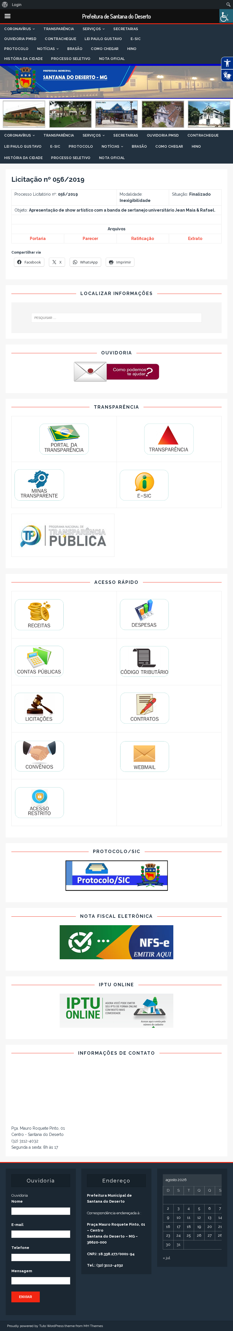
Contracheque (60, 39)
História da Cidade (23, 59)
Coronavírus (17, 29)
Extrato (195, 238)
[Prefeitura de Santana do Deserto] (116, 127)
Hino (132, 49)
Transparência (58, 29)
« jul (166, 1258)
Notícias (46, 49)
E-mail (17, 1225)
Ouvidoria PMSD (20, 39)
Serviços (92, 29)
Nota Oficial (112, 59)
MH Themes (93, 1326)
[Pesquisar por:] (116, 318)
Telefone (20, 1248)
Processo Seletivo (71, 59)
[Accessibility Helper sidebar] (226, 16)
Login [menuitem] (17, 4)
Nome (17, 1201)
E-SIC (136, 39)
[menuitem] (5, 4)
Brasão (74, 49)
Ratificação (142, 238)
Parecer (90, 238)
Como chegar (105, 49)
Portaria (38, 238)
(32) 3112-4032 (24, 1141)
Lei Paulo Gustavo (103, 39)
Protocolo (16, 49)
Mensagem (21, 1271)
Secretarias (125, 29)
